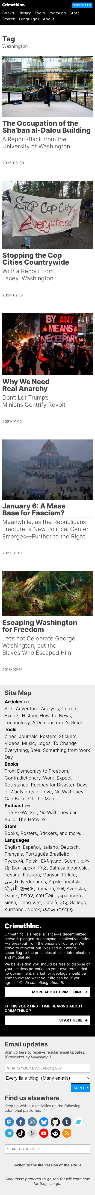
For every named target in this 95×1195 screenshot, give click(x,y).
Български (23, 868)
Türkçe (68, 875)
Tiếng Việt (29, 902)
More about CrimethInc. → (60, 992)
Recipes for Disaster (52, 785)
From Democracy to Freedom (36, 771)
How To (48, 715)
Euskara (31, 875)
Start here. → (73, 1020)
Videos (12, 743)
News (65, 715)
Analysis (50, 708)
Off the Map (41, 798)
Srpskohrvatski (64, 881)
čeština (12, 875)
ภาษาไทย (45, 895)
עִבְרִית (27, 895)
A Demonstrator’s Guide (57, 722)
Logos (43, 743)
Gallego (78, 902)
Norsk (33, 909)
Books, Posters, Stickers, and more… (44, 833)
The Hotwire (31, 819)
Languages (29, 19)
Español (31, 847)
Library (24, 13)
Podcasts (57, 13)
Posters (48, 736)
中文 (42, 868)
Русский (14, 861)
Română (45, 888)
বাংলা (60, 888)
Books (8, 13)
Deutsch (70, 847)
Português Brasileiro (47, 854)
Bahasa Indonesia (69, 868)
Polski (32, 861)
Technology (17, 722)
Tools (40, 13)
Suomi (71, 861)
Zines (10, 736)
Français (14, 854)
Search (8, 19)
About (48, 19)
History (29, 715)
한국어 (27, 888)
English (12, 847)
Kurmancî (15, 909)
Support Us (82, 5)
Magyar (50, 875)
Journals (28, 736)
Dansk (11, 895)
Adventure (27, 708)
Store (74, 13)
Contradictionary (23, 778)
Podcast (14, 805)
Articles (13, 702)
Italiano (50, 847)
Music (28, 743)
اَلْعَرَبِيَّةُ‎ (11, 888)
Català (50, 902)
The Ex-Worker (21, 812)
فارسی (11, 881)
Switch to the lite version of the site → (47, 1165)
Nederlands (33, 881)
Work (48, 778)
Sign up (81, 1088)
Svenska (75, 888)
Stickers (67, 736)
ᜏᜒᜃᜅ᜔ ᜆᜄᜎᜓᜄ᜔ (57, 909)
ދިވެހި (63, 902)
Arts (9, 708)
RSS (26, 702)
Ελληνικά (51, 861)
